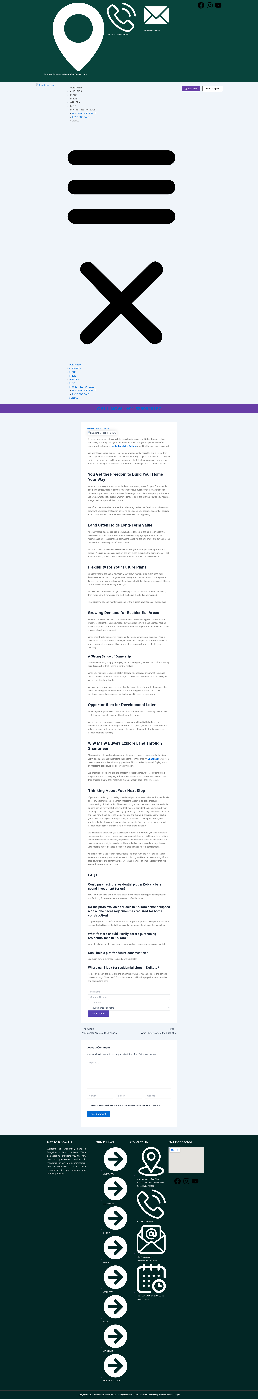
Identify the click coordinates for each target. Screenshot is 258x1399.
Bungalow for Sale (84, 113)
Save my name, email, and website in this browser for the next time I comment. (125, 1105)
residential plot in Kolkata (124, 446)
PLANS (73, 95)
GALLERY (75, 102)
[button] (121, 244)
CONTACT (75, 121)
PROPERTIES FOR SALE (83, 110)
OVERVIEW (76, 88)
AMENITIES (76, 91)
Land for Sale (80, 117)
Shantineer (153, 759)
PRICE (73, 99)
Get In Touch (98, 1013)
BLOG (73, 106)
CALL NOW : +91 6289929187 (129, 408)
